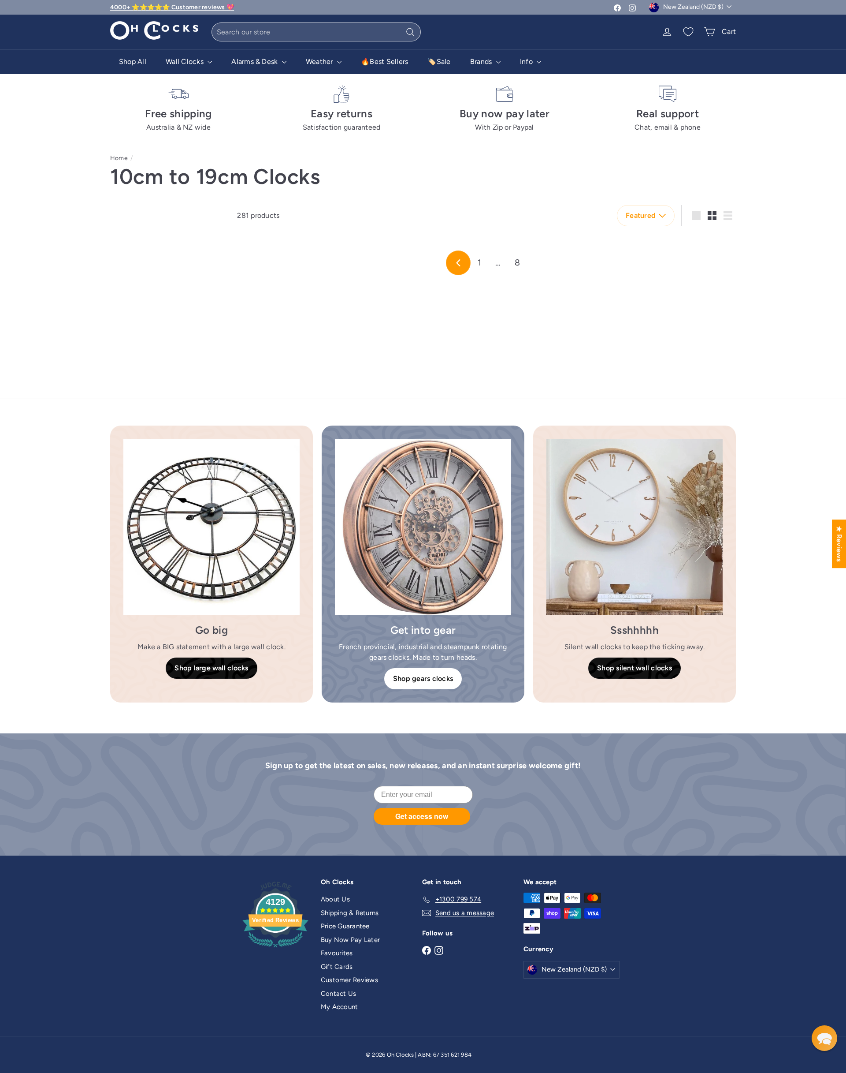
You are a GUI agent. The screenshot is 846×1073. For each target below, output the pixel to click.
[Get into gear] (423, 527)
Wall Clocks (185, 61)
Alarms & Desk (255, 61)
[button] (824, 1038)
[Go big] (211, 527)
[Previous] (458, 262)
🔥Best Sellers (384, 61)
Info (527, 61)
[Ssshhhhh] (634, 527)
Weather (320, 61)
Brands (482, 61)
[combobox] (316, 31)
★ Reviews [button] (839, 543)
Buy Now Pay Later (350, 940)
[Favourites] (688, 32)
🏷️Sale (438, 61)
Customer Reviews (349, 980)
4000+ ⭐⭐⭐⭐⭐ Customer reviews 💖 (172, 7)
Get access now (421, 816)
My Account (339, 1007)
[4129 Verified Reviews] (275, 949)
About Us (335, 899)
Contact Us (338, 994)
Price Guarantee (345, 926)
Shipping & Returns (349, 913)
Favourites (336, 953)
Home (119, 158)
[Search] (410, 31)
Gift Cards (336, 967)
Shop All (132, 61)
